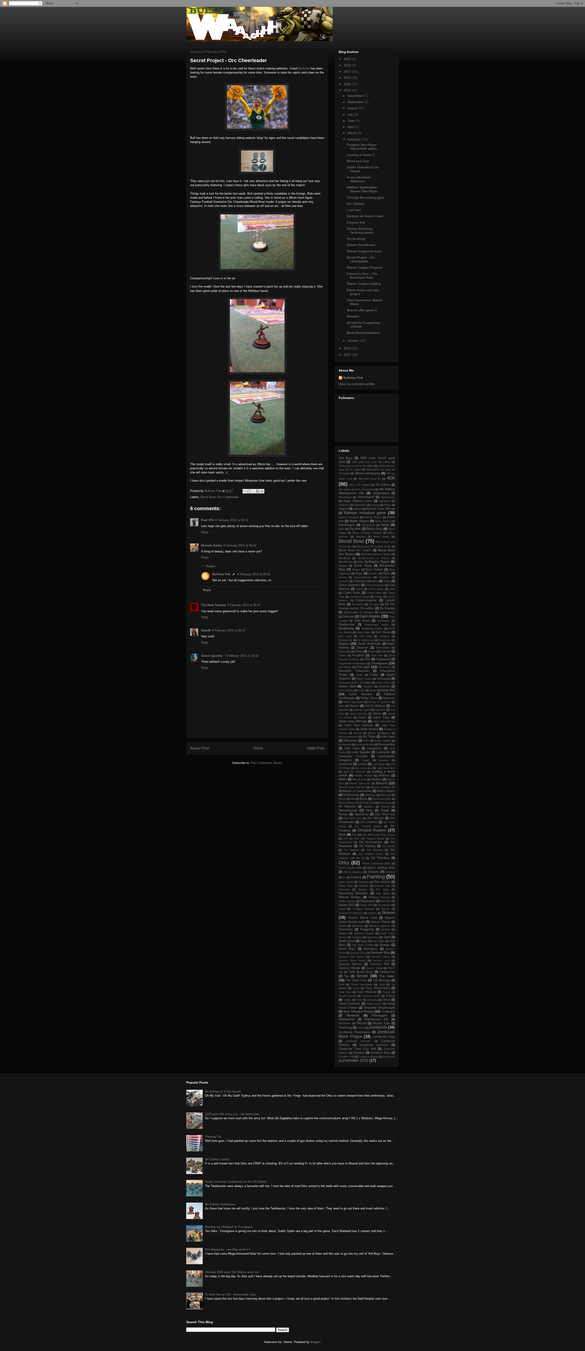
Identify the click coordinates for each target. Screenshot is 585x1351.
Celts (386, 581)
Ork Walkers (351, 850)
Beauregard (368, 525)
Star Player (378, 941)
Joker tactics (369, 729)
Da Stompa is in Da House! (223, 1091)
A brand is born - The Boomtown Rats (362, 275)
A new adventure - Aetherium (360, 179)
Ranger (363, 889)
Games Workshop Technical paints (360, 230)
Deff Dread (383, 632)
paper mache (346, 882)
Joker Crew (381, 717)
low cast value (363, 768)
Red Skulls (382, 893)
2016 (348, 77)
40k (391, 478)
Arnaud (375, 505)
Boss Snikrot (374, 569)
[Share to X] (253, 491)
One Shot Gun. (353, 818)
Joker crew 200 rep (353, 721)
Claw (392, 589)
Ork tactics (388, 846)
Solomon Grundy (364, 933)
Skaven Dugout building (364, 283)
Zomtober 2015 (355, 1060)
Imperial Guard (362, 709)
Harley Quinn (369, 698)
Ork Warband (375, 850)
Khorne (358, 733)
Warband (352, 1015)
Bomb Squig (363, 565)
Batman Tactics (373, 517)
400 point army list (369, 478)
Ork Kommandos (371, 842)
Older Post (315, 748)
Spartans (357, 937)
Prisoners (344, 889)
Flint (367, 659)
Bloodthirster (346, 561)
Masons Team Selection (352, 787)
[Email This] (244, 491)
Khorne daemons (348, 736)
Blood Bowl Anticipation (363, 333)
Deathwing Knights (372, 628)
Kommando (345, 744)
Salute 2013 (346, 905)
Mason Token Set (359, 783)
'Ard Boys (346, 458)
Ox (344, 877)
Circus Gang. (376, 589)
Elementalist (383, 647)
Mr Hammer (347, 806)
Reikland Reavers (379, 897)
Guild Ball (388, 690)
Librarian (383, 760)
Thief (341, 984)
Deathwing (346, 628)
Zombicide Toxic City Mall (357, 1048)
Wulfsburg (345, 1027)
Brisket (342, 577)
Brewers (373, 573)
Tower (356, 988)
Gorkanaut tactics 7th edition (355, 682)
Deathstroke (347, 624)
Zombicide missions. (358, 1041)
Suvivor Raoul (375, 968)
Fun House (345, 667)
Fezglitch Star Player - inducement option (363, 146)
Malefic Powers (363, 775)
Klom (366, 740)
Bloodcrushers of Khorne (373, 558)
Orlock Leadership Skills (376, 863)
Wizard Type (381, 1023)
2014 (348, 90)
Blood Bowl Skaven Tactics (376, 554)
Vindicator (388, 1011)
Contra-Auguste (366, 600)
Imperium (380, 709)
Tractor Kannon (347, 996)
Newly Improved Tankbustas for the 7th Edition (236, 1181)
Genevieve (384, 667)
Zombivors (389, 1056)
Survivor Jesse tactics (352, 960)
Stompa (385, 945)
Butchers (384, 577)
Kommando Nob (365, 744)
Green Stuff (347, 686)
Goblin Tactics (364, 678)
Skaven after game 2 (362, 310)
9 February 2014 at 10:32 (241, 655)
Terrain (362, 976)
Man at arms (359, 779)
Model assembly (382, 798)
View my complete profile (357, 384)
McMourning (351, 795)
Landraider (383, 752)
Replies (210, 566)
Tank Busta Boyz (361, 972)
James (376, 713)
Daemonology (387, 612)
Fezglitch (358, 655)
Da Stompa (387, 608)
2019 (348, 59)
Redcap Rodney (350, 897)
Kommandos (386, 744)
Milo (353, 798)
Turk (359, 999)
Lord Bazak (378, 764)
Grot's (361, 690)
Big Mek (355, 528)
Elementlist (345, 651)
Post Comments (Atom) (266, 763)
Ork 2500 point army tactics (378, 834)
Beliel (341, 529)
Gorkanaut (384, 678)
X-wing (361, 1027)
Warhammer (347, 1019)
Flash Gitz (377, 655)
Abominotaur (388, 497)
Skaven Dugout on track (364, 251)
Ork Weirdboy (380, 858)
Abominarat (345, 497)
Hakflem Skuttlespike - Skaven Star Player (363, 189)
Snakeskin (346, 929)
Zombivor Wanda (368, 1056)
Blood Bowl (208, 497)
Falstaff (385, 651)
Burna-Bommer (362, 577)
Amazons (344, 505)
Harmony (389, 698)
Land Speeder (360, 752)
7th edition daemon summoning (356, 489)
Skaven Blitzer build (362, 917)
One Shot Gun (385, 814)
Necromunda (348, 810)
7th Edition (382, 484)
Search (386, 909)
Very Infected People (358, 1011)
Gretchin (384, 686)
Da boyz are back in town (365, 216)
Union (386, 999)
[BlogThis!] (249, 491)
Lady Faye (351, 748)
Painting (376, 876)
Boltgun (343, 565)
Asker (387, 505)
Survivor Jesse (380, 956)
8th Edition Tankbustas (220, 1204)
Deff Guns (345, 636)
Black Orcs (374, 528)
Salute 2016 (366, 905)
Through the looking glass (365, 197)
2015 (348, 84)
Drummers (385, 640)
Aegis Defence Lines (357, 501)
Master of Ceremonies (357, 791)
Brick (386, 573)
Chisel (359, 589)
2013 (348, 348)
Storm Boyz (347, 948)
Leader (366, 760)
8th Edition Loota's (217, 1159)
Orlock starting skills (381, 867)
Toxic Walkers (366, 992)
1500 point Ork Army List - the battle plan (232, 1114)
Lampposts (374, 748)
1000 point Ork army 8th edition (371, 462)
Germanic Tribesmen (354, 671)
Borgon (356, 569)
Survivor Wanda (349, 968)
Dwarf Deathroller (369, 643)
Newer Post (199, 748)
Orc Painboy (355, 204)
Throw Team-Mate (361, 984)
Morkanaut (385, 802)
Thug (382, 984)
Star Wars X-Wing (362, 945)
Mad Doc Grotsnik (354, 771)
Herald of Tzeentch (379, 702)
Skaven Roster (380, 922)
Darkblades (383, 620)
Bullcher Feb (221, 574)
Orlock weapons (352, 872)
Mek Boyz (370, 795)
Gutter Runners (360, 694)
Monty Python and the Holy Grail (357, 802)
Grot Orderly (346, 690)
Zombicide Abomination (354, 1032)
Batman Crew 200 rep (380, 508)
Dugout (344, 643)
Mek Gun (386, 795)
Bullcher (304, 68)
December (356, 96)
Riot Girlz (386, 901)
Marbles (376, 779)
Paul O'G (207, 520)
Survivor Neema (350, 964)
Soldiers (343, 933)
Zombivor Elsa (380, 1052)
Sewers (372, 913)
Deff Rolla (365, 636)
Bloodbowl (344, 558)
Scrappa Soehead (363, 909)
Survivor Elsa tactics (351, 956)
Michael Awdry (211, 545)
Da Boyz (374, 604)
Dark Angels (369, 616)
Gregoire (368, 686)
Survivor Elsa (380, 952)
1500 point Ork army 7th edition (356, 465)
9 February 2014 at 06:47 (244, 605)
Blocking (360, 536)
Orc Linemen (369, 822)
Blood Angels (381, 536)
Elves (359, 651)
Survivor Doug (358, 952)
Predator (363, 885)
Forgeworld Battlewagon (352, 663)
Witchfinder (345, 1023)
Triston (390, 995)
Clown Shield (374, 592)
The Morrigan (381, 980)
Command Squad (359, 596)
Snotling (385, 929)
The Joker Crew (356, 980)
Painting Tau (213, 1136)
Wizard (361, 1023)
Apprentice (360, 505)
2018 (348, 65)
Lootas (362, 764)
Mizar (363, 798)
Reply (205, 532)
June (352, 120)
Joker (362, 717)
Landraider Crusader (353, 756)
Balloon (358, 508)
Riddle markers (347, 901)
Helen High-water (353, 702)
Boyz (359, 573)
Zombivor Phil (346, 1056)
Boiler (361, 561)
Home (258, 748)
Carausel (344, 581)
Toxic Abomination (377, 988)
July (351, 114)
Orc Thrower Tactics (367, 826)
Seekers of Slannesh (351, 913)
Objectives (361, 814)
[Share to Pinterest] (262, 491)
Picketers (363, 882)
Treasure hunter (371, 996)
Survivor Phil (379, 964)
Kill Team (369, 736)
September (356, 102)
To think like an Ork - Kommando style (230, 1294)
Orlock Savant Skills (350, 867)
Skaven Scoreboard (361, 245)
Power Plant (346, 885)
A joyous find (356, 222)
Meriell (342, 798)
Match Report (386, 791)
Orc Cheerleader (228, 497)
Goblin (374, 674)
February (355, 139)
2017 (348, 71)
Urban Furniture (349, 1003)
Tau (346, 976)
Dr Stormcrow (366, 640)
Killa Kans (388, 736)
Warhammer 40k (376, 1019)
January (354, 340)
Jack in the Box (358, 713)
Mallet (343, 779)
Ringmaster (367, 901)
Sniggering (367, 929)
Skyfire (342, 925)
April (351, 127)
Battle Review (383, 521)
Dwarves (362, 647)
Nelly (369, 810)
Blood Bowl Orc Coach (355, 550)
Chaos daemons (349, 585)
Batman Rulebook (349, 517)
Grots (373, 690)
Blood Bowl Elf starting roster (374, 546)
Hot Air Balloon (375, 705)
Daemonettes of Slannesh (359, 612)
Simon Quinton (212, 655)
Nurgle (385, 810)
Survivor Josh (381, 960)
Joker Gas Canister (358, 725)
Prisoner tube (382, 885)
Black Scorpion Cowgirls (367, 532)
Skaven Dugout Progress (365, 267)
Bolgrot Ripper (379, 561)
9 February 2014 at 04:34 (239, 545)
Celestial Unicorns (366, 581)
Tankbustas (387, 972)
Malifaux (384, 775)
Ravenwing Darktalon (353, 893)
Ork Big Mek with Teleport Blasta (363, 838)
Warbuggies (379, 1015)
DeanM (206, 630)
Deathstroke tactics (377, 624)
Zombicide (378, 1027)
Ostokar (390, 872)
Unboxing (372, 999)
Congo (378, 596)
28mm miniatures (367, 473)
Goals (359, 674)
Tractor (386, 992)
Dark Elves (362, 620)
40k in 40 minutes (359, 484)
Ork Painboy (367, 846)
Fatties (342, 655)
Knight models (383, 740)
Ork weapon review (371, 853)
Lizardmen (345, 764)
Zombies (358, 1052)
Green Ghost (383, 682)
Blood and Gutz (358, 161)
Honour (354, 705)
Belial (385, 525)
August (353, 108)
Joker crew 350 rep (384, 721)
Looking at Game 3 (360, 155)
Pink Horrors (382, 882)
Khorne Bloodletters (379, 733)
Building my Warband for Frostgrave (229, 1227)
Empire (372, 651)
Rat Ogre (382, 889)
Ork (354, 834)
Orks (344, 862)
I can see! (354, 210)
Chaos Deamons (374, 585)
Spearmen (372, 937)
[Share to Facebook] (257, 491)
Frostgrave (380, 663)
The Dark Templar (213, 605)
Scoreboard (384, 905)
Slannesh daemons (380, 925)
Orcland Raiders (372, 830)
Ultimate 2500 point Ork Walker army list (232, 1272)
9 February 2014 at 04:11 (231, 520)
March (353, 133)
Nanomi (385, 806)
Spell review (347, 941)
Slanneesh (358, 925)
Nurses (343, 814)
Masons (381, 783)
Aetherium (384, 501)
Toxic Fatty (345, 992)
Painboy (356, 877)
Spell (387, 937)
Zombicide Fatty (384, 1036)
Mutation (353, 316)
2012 (348, 354)
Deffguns (384, 636)
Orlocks (373, 871)
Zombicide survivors (373, 1045)
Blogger (315, 1342)
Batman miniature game (365, 513)
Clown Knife (351, 592)
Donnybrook (345, 640)
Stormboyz (370, 948)
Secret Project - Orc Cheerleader (361, 259)
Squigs (364, 941)
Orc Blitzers (375, 818)
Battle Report (359, 521)
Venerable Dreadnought (379, 1007)
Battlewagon (347, 525)
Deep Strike (364, 632)
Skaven (388, 912)
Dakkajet (348, 616)
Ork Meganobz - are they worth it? (227, 1249)
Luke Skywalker (386, 768)
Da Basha (357, 604)
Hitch (341, 706)
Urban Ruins (374, 1003)
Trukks (347, 999)
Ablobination (381, 493)
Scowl (342, 909)
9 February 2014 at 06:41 (253, 574)
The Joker (387, 976)
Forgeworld (383, 659)
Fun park (363, 667)
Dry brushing (356, 238)
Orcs (342, 834)
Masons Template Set (382, 787)
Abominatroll (366, 497)
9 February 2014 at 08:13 (228, 630)
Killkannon (350, 740)
